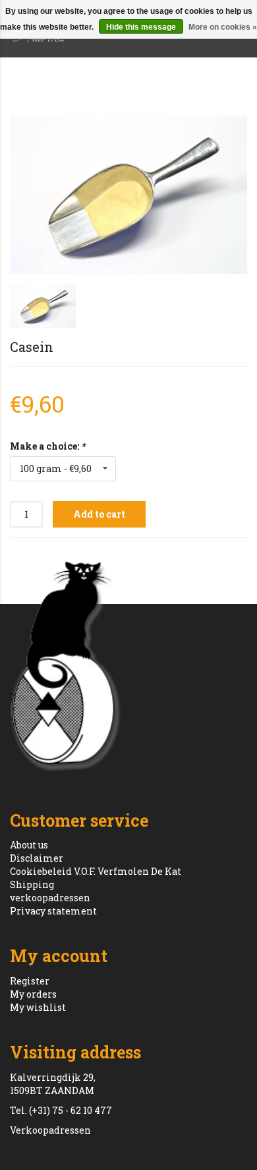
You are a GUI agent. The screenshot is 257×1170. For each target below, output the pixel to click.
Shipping (32, 884)
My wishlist (38, 1007)
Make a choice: (47, 446)
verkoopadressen (50, 897)
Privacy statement (53, 911)
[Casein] (128, 195)
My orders (33, 994)
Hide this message (141, 27)
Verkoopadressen (50, 1130)
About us (29, 845)
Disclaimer (36, 858)
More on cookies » (222, 27)
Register (29, 981)
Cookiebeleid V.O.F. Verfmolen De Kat (95, 871)
